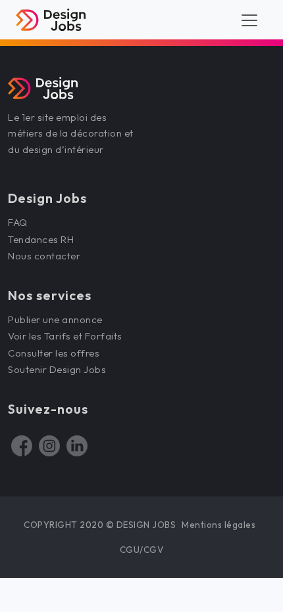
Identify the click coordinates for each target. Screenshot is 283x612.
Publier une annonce (55, 319)
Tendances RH (41, 239)
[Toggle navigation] (249, 20)
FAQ (18, 222)
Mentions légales (218, 525)
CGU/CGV (142, 550)
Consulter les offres (53, 353)
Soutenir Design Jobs (57, 369)
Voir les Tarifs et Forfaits (66, 336)
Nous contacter (44, 256)
